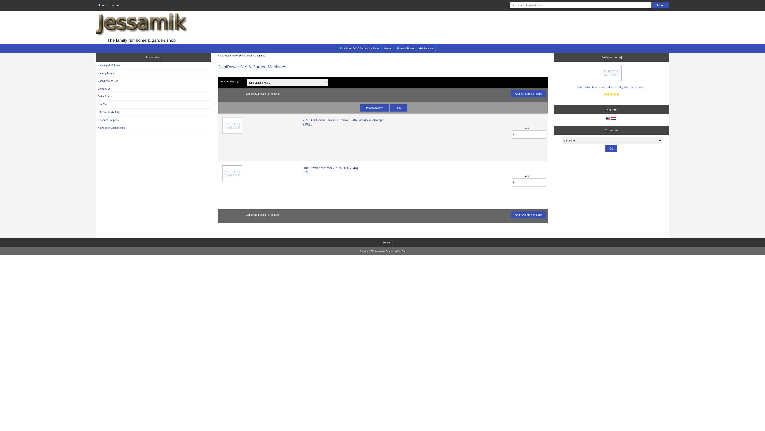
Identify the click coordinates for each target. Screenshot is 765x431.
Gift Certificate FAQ (109, 112)
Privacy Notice (106, 73)
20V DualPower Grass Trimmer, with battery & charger (343, 120)
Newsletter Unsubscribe (111, 127)
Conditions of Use (108, 80)
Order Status (105, 96)
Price (398, 107)
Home (101, 5)
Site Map (103, 104)
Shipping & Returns (109, 65)
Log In (115, 5)
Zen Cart (401, 251)
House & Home (405, 48)
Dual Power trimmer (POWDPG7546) (330, 168)
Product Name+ (374, 107)
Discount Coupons (108, 120)
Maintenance (426, 48)
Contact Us (104, 88)
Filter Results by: (230, 81)
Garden (388, 48)
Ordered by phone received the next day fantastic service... (611, 87)
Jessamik (380, 251)
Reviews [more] (611, 57)
